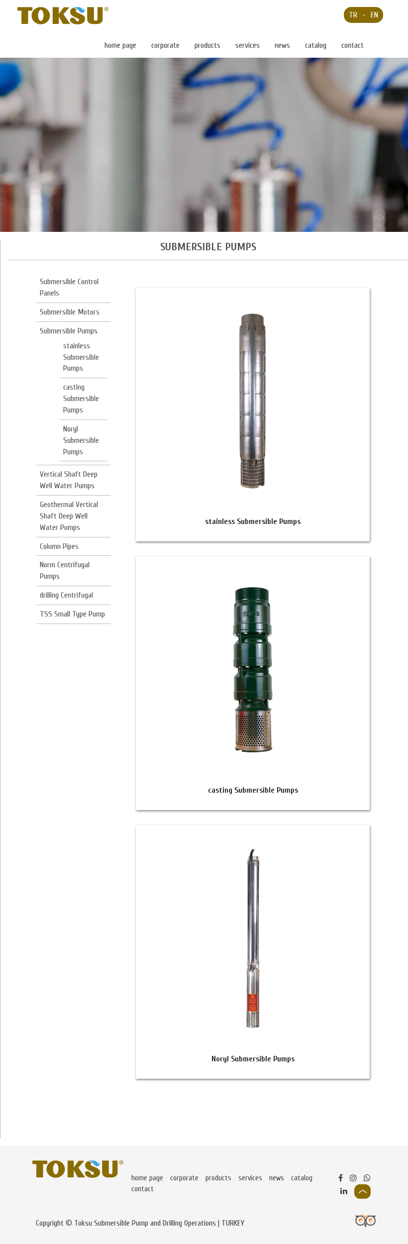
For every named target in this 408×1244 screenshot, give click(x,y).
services (247, 45)
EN (374, 14)
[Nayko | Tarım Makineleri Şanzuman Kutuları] (62, 15)
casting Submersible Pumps (81, 399)
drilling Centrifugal (66, 595)
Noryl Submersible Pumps (81, 440)
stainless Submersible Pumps (81, 357)
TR (353, 14)
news (282, 45)
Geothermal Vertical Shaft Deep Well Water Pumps (69, 516)
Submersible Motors (70, 312)
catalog (315, 45)
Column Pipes (59, 546)
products (207, 45)
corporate (165, 45)
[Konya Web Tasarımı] (365, 1220)
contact (352, 45)
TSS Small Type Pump (72, 614)
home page (120, 45)
